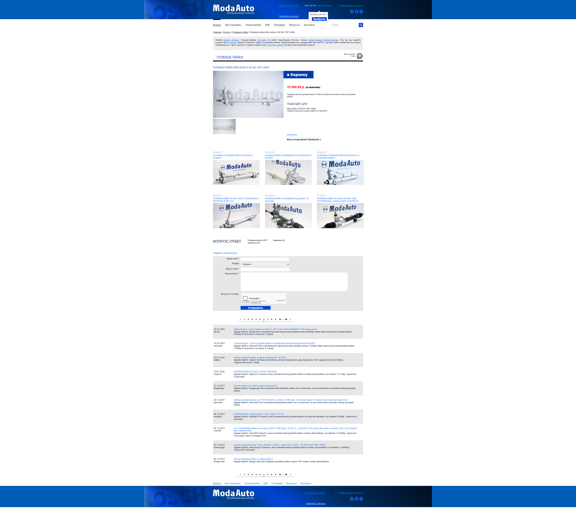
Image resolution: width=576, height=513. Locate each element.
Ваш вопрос (232, 273)
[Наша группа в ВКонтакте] (356, 13)
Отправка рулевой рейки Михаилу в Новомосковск (338, 156)
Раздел (235, 263)
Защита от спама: (230, 294)
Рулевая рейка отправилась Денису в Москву (287, 199)
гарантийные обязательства (323, 40)
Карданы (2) (279, 240)
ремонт (233, 42)
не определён (325, 5)
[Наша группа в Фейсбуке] (361, 13)
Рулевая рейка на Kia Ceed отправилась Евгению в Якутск (236, 199)
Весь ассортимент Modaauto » (304, 139)
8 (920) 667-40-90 (288, 5)
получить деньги (275, 44)
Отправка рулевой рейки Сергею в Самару (233, 156)
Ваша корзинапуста (350, 55)
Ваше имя (233, 258)
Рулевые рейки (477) (257, 240)
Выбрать (319, 19)
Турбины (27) (254, 242)
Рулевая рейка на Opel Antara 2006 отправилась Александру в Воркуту (337, 199)
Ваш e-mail (232, 269)
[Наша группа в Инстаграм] (352, 13)
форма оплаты (231, 40)
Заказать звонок (289, 16)
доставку (262, 40)
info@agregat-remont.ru (350, 5)
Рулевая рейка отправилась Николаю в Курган (288, 156)
